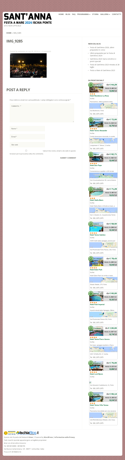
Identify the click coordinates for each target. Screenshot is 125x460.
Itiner (30, 437)
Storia (95, 14)
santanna (21, 51)
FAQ (73, 14)
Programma (83, 14)
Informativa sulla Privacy (64, 437)
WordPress (48, 437)
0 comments (46, 51)
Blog (68, 14)
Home (61, 14)
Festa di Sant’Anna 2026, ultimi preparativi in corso (102, 48)
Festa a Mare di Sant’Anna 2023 (102, 70)
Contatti (116, 14)
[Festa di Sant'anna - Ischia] (28, 22)
